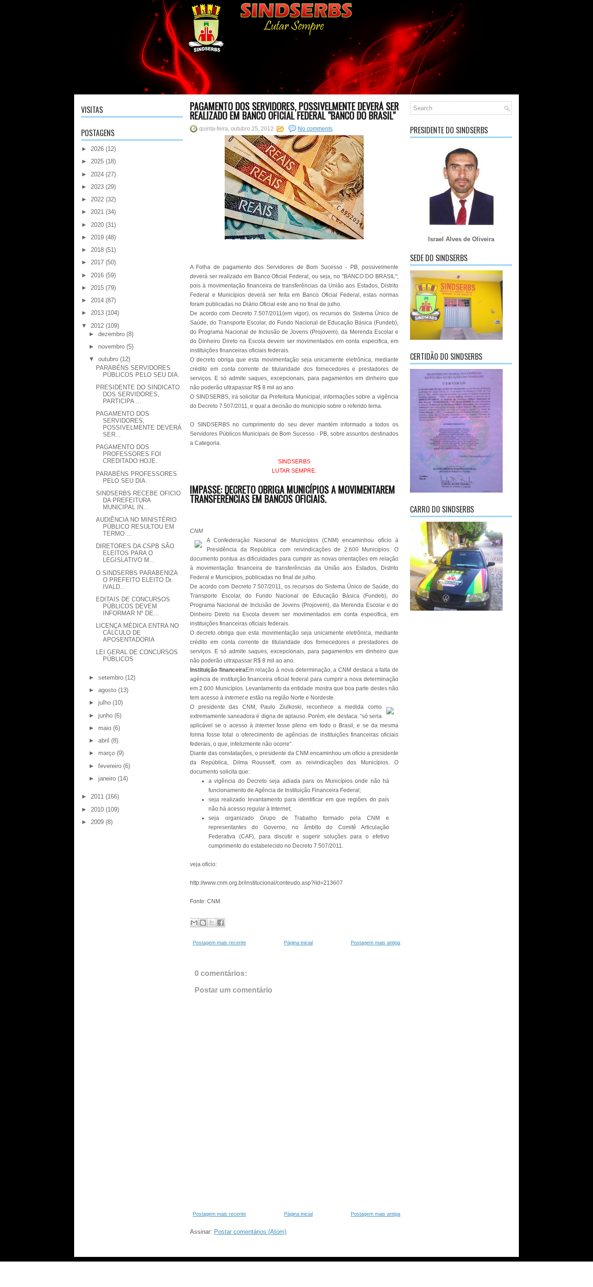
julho (104, 702)
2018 (97, 249)
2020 (97, 224)
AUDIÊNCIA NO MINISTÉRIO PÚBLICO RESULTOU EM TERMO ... (136, 526)
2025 (97, 161)
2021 (97, 211)
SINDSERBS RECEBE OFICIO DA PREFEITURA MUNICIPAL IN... (138, 500)
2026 (97, 148)
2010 (97, 809)
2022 (97, 199)
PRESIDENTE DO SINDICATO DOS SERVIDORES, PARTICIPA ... (138, 394)
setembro (110, 677)
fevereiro (109, 765)
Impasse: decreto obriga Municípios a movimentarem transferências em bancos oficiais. (292, 494)
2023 (97, 186)
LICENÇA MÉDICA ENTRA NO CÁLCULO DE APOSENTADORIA (137, 632)
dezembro (111, 334)
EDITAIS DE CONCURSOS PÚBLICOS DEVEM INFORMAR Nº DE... (133, 606)
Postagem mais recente (219, 942)
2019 (97, 237)
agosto (107, 690)
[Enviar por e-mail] (194, 922)
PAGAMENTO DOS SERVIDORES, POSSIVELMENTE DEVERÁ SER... (139, 424)
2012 (97, 325)
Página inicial (298, 942)
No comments (315, 128)
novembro (111, 346)
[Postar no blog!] (203, 922)
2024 (97, 174)
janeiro (107, 778)
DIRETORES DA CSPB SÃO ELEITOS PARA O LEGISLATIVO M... (135, 553)
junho (105, 715)
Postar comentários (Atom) (250, 1231)
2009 (97, 821)
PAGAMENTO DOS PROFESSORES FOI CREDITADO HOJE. (128, 454)
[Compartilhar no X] (211, 922)
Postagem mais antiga (375, 942)
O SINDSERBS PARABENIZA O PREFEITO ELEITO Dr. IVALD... (136, 579)
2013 (97, 312)
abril (103, 740)
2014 (97, 300)
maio (104, 728)
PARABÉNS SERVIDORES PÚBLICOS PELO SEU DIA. (138, 371)
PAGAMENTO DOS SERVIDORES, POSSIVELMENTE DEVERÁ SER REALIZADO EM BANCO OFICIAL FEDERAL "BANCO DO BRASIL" (294, 110)
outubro (108, 359)
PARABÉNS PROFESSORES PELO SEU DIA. (136, 477)
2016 (97, 275)
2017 (97, 262)
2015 (97, 287)
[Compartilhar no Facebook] (220, 922)
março (106, 753)
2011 (97, 796)
